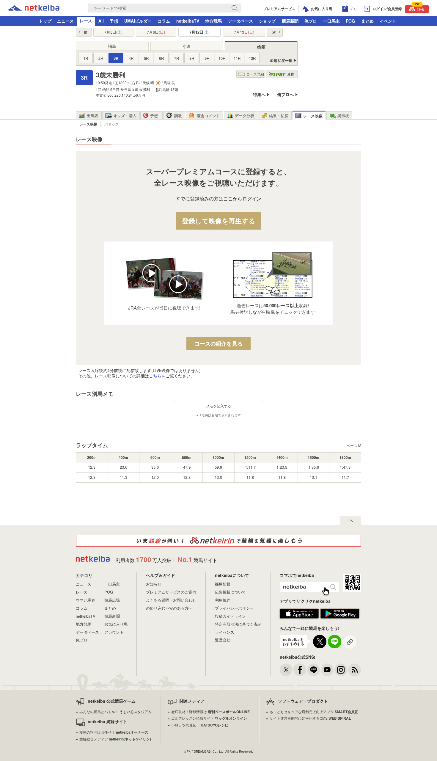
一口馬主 (331, 21)
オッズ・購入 (124, 115)
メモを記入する (218, 405)
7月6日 (156, 32)
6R (161, 58)
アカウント (114, 632)
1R (85, 58)
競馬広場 (112, 600)
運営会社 (222, 640)
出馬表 (92, 115)
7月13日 (244, 32)
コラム (164, 21)
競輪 (419, 8)
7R (176, 58)
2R (100, 58)
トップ (45, 21)
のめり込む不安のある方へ (169, 608)
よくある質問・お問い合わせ (171, 600)
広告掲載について (230, 592)
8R (191, 58)
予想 (114, 21)
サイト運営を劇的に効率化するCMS (310, 718)
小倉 (187, 46)
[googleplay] (340, 617)
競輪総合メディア (115, 738)
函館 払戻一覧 (281, 60)
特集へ (259, 94)
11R (237, 58)
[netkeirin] (218, 541)
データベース (240, 21)
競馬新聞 (290, 21)
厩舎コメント (208, 115)
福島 (112, 46)
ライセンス (224, 632)
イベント (388, 21)
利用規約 (222, 600)
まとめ (367, 21)
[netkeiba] (33, 9)
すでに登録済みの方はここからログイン (218, 199)
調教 (178, 115)
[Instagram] (340, 669)
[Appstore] (299, 617)
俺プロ (310, 21)
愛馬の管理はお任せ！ (113, 732)
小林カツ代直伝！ (199, 724)
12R (252, 58)
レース (86, 20)
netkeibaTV (187, 21)
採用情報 (222, 584)
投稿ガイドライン (230, 616)
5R (146, 58)
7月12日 (199, 32)
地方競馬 (213, 21)
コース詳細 (255, 73)
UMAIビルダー (138, 21)
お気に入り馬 (116, 624)
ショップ (267, 21)
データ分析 (244, 115)
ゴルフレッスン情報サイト (209, 718)
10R (221, 58)
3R (116, 58)
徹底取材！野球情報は (210, 711)
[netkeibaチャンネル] (327, 669)
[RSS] (354, 669)
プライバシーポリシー (234, 608)
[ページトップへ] (350, 520)
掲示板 (343, 115)
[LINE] (313, 669)
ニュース (65, 21)
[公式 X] (286, 669)
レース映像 (313, 116)
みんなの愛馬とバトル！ (115, 711)
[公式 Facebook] (299, 669)
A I (101, 21)
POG (350, 21)
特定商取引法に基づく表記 (238, 624)
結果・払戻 (278, 115)
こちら (155, 376)
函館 (261, 46)
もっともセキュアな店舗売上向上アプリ (314, 711)
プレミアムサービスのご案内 (171, 592)
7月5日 (113, 32)
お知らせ (153, 584)
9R (207, 58)
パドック (111, 123)
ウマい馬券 (85, 600)
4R (131, 58)
